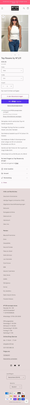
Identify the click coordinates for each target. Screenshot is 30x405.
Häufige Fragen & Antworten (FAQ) (13, 200)
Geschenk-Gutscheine (10, 196)
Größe (3, 75)
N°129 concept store (17, 402)
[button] (2, 8)
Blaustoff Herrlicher (9, 235)
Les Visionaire (7, 259)
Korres (5, 287)
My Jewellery (7, 291)
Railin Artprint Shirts (9, 295)
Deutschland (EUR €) (14, 377)
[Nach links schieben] (11, 55)
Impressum (6, 220)
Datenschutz (7, 216)
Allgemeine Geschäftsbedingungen (14, 204)
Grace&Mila (6, 243)
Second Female (8, 247)
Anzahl (3, 83)
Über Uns (6, 224)
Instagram (6, 355)
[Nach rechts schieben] (19, 55)
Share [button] (5, 182)
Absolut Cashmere (9, 271)
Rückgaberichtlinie (9, 212)
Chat (16, 163)
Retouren (6, 208)
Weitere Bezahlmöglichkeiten (14, 105)
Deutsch (14, 387)
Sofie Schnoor (7, 255)
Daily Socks (6, 275)
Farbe (2, 67)
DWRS (5, 279)
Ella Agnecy (6, 283)
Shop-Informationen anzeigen (12, 116)
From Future (7, 263)
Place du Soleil (7, 251)
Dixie (4, 239)
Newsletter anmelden (10, 359)
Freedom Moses (8, 299)
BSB (4, 267)
